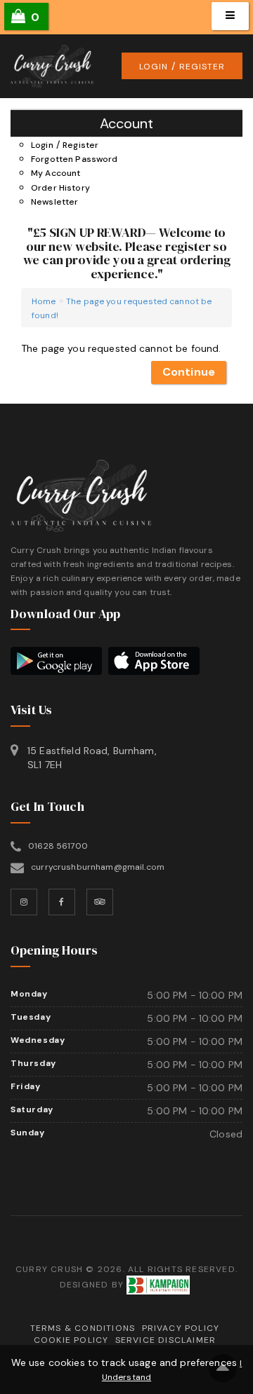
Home (44, 301)
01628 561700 (58, 846)
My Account (55, 173)
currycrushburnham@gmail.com (97, 867)
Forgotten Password (74, 159)
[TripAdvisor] (99, 902)
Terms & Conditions (83, 1328)
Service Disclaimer (165, 1340)
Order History (60, 187)
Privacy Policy (181, 1328)
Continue (188, 371)
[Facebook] (61, 902)
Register (202, 66)
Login (153, 66)
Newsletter (54, 201)
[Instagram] (24, 902)
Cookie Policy (71, 1340)
